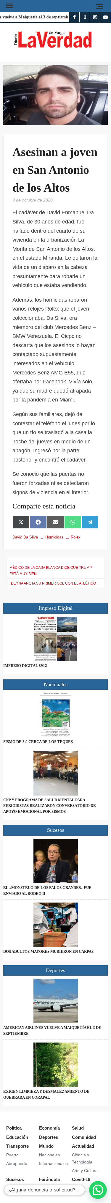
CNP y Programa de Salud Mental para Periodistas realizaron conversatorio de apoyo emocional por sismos (49, 806)
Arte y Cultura (85, 1170)
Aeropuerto (16, 1163)
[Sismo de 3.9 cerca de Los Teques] (55, 715)
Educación (17, 1137)
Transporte (17, 1146)
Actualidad (83, 1146)
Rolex (76, 537)
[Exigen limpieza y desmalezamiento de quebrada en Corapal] (55, 1065)
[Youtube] (105, 17)
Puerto (12, 1154)
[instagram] (95, 17)
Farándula (49, 1179)
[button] (98, 1190)
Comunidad (84, 1137)
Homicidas (54, 537)
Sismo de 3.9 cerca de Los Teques (38, 741)
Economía (49, 1127)
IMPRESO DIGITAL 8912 (25, 665)
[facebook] (74, 17)
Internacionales (53, 1163)
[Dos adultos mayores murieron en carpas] (55, 925)
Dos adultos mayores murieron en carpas (48, 951)
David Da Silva (25, 537)
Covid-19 (81, 1179)
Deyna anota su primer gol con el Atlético (53, 583)
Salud (78, 1127)
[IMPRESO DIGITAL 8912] (55, 639)
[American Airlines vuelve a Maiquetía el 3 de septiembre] (55, 1001)
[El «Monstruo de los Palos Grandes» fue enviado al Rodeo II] (55, 861)
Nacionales (49, 1154)
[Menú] (9, 6)
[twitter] (85, 17)
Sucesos (15, 1179)
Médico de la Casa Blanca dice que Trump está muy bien (50, 571)
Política (14, 1127)
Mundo (46, 1146)
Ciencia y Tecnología (82, 1158)
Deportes (48, 1137)
